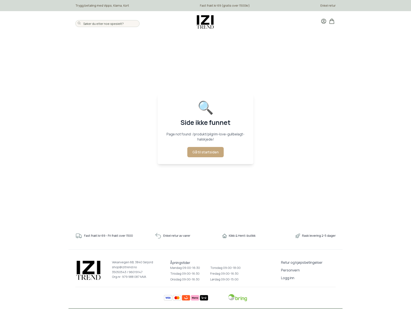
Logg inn (287, 278)
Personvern (290, 270)
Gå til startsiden (205, 152)
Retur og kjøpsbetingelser (302, 262)
